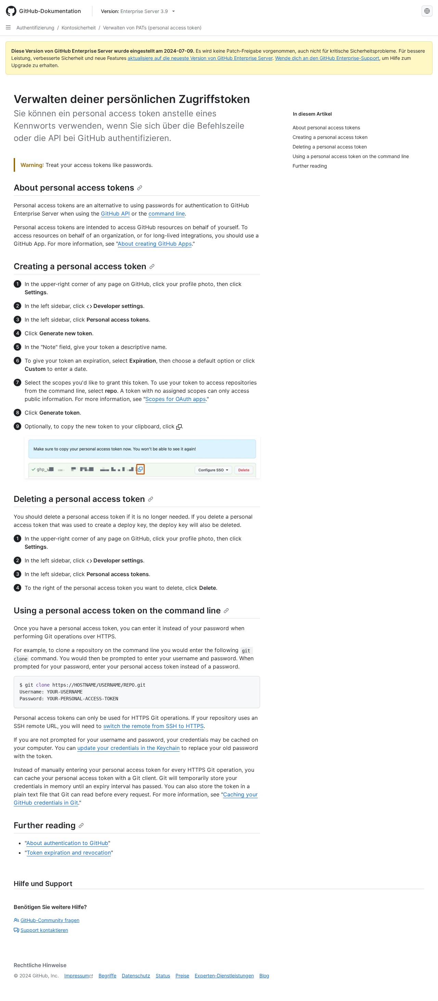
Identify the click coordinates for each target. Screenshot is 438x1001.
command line (167, 213)
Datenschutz (136, 975)
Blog (264, 975)
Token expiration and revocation (69, 852)
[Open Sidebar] (8, 27)
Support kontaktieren (44, 930)
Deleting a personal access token (79, 499)
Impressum (76, 975)
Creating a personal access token (80, 266)
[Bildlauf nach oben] (423, 986)
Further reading (45, 825)
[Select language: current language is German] (427, 10)
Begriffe (107, 975)
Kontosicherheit (79, 27)
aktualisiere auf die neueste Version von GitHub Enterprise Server (200, 58)
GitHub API (115, 213)
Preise (182, 975)
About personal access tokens (74, 188)
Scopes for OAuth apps (175, 398)
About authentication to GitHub (67, 843)
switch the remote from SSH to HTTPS (153, 726)
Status (163, 975)
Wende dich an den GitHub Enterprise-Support (327, 58)
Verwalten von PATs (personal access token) (152, 27)
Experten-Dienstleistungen (224, 975)
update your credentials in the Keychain (128, 747)
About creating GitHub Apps (155, 243)
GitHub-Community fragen (50, 920)
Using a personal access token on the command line (117, 610)
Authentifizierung (35, 27)
